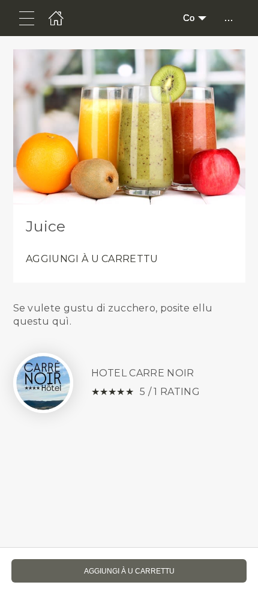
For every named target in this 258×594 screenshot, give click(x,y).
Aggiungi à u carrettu (92, 259)
